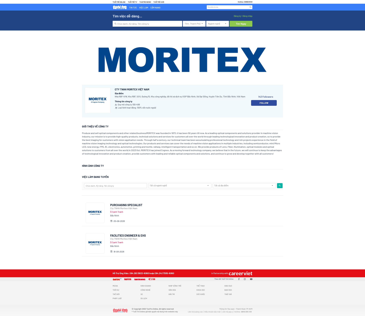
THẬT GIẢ (228, 294)
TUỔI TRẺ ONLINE (119, 2)
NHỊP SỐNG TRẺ (175, 286)
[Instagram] (245, 279)
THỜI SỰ (116, 290)
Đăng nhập (247, 16)
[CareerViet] (240, 273)
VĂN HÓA (172, 290)
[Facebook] (239, 279)
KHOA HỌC (200, 290)
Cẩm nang (155, 7)
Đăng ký (237, 16)
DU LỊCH (144, 298)
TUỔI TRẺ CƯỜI (158, 2)
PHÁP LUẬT (117, 298)
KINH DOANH (146, 286)
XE (142, 294)
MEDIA (115, 286)
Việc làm (143, 7)
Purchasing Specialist (126, 205)
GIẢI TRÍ (172, 294)
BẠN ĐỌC (228, 290)
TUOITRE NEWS (145, 2)
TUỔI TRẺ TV (132, 2)
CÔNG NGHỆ (145, 290)
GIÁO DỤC (228, 286)
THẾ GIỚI (116, 294)
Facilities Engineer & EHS (128, 235)
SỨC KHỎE (200, 294)
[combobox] (147, 24)
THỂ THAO (200, 286)
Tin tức (133, 7)
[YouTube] (251, 279)
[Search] (251, 7)
